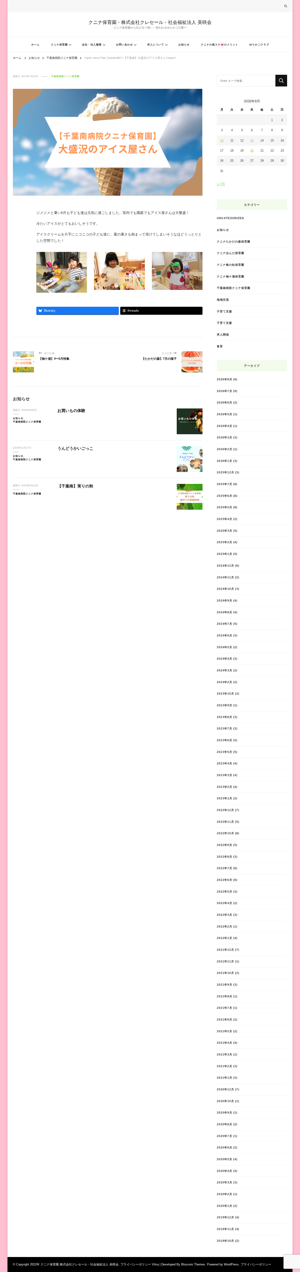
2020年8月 (224, 1124)
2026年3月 (224, 437)
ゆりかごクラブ (259, 44)
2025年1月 (224, 553)
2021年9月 (224, 984)
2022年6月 (224, 879)
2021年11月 (225, 961)
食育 (220, 346)
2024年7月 (224, 623)
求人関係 (223, 334)
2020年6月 (224, 1147)
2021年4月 (224, 1042)
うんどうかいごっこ (75, 448)
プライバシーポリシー (256, 1264)
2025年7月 (224, 484)
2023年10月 (225, 693)
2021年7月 (224, 1007)
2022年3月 (224, 914)
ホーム (35, 44)
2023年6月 (224, 740)
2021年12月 (225, 949)
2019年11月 (225, 1229)
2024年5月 (224, 647)
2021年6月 (224, 1019)
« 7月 (221, 184)
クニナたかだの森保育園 (233, 241)
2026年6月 (224, 402)
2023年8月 (224, 716)
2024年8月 (224, 612)
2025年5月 (224, 507)
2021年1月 (224, 1077)
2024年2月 (224, 682)
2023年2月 (224, 786)
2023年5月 (224, 751)
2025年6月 (224, 495)
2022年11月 (225, 821)
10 (221, 140)
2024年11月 (225, 577)
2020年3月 (224, 1182)
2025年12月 (225, 472)
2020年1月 (224, 1205)
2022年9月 (224, 844)
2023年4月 (224, 763)
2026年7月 (224, 391)
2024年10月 (225, 588)
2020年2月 (224, 1194)
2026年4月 (224, 425)
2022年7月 (224, 868)
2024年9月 (224, 600)
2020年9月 (224, 1112)
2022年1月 (224, 937)
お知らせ (184, 44)
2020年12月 (225, 1089)
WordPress (231, 1264)
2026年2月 (224, 449)
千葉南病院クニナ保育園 (65, 76)
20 (252, 150)
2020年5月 (224, 1159)
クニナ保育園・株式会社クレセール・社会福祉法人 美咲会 (150, 22)
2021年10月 (225, 972)
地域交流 (223, 299)
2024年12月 (225, 565)
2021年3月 (224, 1054)
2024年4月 (224, 658)
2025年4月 (224, 518)
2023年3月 (224, 775)
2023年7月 (224, 728)
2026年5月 (224, 414)
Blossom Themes (193, 1264)
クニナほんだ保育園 (230, 252)
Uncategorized (230, 218)
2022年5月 (224, 891)
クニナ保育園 (59, 44)
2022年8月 (224, 856)
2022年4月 (224, 903)
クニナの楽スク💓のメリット (219, 44)
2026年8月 (224, 379)
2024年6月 (224, 635)
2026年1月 (224, 460)
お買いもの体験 (71, 410)
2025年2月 (224, 542)
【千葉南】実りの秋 (75, 486)
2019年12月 (225, 1217)
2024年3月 (224, 670)
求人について (155, 44)
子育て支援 (224, 311)
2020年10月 (225, 1101)
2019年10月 (225, 1240)
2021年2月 (224, 1066)
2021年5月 (224, 1031)
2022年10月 (225, 833)
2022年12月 (225, 810)
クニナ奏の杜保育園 (230, 264)
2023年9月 (224, 705)
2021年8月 (224, 996)
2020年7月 (224, 1135)
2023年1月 (224, 798)
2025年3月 (224, 530)
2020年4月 (224, 1170)
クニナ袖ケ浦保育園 (230, 276)
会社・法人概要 (92, 44)
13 (252, 140)
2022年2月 (224, 926)
